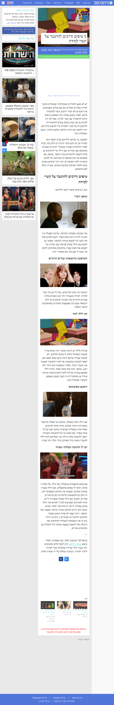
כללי (78, 3)
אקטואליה (68, 3)
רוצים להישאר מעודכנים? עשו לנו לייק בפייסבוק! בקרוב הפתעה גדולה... (64, 57)
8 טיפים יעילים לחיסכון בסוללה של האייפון (49, 612)
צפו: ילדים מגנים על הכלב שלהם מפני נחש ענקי (20, 180)
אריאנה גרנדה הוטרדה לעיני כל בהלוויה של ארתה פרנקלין (19, 215)
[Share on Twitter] (66, 560)
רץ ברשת (57, 3)
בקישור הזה (11, 23)
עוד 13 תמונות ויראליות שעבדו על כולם (22, 146)
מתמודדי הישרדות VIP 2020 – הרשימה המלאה (19, 72)
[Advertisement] (102, 40)
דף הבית (86, 3)
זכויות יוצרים (44, 701)
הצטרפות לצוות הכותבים (64, 701)
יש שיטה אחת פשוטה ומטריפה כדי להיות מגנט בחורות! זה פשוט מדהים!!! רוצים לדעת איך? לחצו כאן (64, 630)
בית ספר (56, 49)
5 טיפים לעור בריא (65, 610)
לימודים (78, 52)
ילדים (85, 52)
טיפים (44, 49)
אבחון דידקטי (75, 544)
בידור (48, 3)
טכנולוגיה (39, 3)
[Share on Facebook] (61, 560)
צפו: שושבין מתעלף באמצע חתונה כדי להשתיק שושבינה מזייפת (19, 108)
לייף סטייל (27, 3)
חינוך (50, 49)
